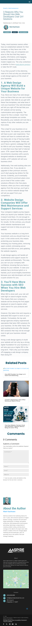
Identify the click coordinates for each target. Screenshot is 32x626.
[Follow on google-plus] (13, 624)
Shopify (5, 8)
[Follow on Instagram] (10, 624)
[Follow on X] (6, 624)
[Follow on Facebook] (3, 624)
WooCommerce (23, 32)
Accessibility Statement (21, 620)
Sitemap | (5, 620)
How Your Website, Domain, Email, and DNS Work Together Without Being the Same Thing (15, 426)
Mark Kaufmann (14, 27)
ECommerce (7, 32)
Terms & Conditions (7, 621)
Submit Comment (20, 484)
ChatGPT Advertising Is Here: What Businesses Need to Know (15, 400)
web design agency (23, 64)
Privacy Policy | (11, 620)
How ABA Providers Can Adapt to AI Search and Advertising (15, 374)
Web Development (13, 8)
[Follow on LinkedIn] (16, 624)
